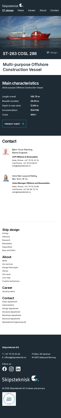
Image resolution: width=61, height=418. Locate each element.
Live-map (6, 278)
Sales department (9, 302)
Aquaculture (7, 247)
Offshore (6, 237)
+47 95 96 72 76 (30, 189)
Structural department (11, 312)
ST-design (8, 10)
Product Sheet (12, 124)
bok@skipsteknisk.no (21, 166)
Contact (54, 10)
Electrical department (11, 319)
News (21, 10)
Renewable (7, 243)
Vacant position (8, 291)
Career (31, 10)
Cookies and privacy (10, 281)
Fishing (5, 233)
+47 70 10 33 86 (31, 186)
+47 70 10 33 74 (31, 160)
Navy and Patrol (8, 250)
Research (6, 240)
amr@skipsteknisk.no (21, 192)
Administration (8, 305)
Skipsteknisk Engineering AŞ (14, 322)
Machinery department (11, 315)
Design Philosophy (10, 267)
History (5, 271)
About (43, 10)
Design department (10, 308)
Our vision (6, 274)
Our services (7, 264)
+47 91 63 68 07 (30, 163)
